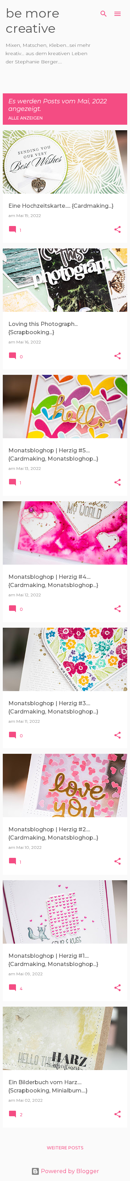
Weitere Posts (65, 1147)
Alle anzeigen (25, 118)
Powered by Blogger (69, 1171)
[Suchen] (103, 14)
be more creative (32, 21)
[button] (117, 230)
